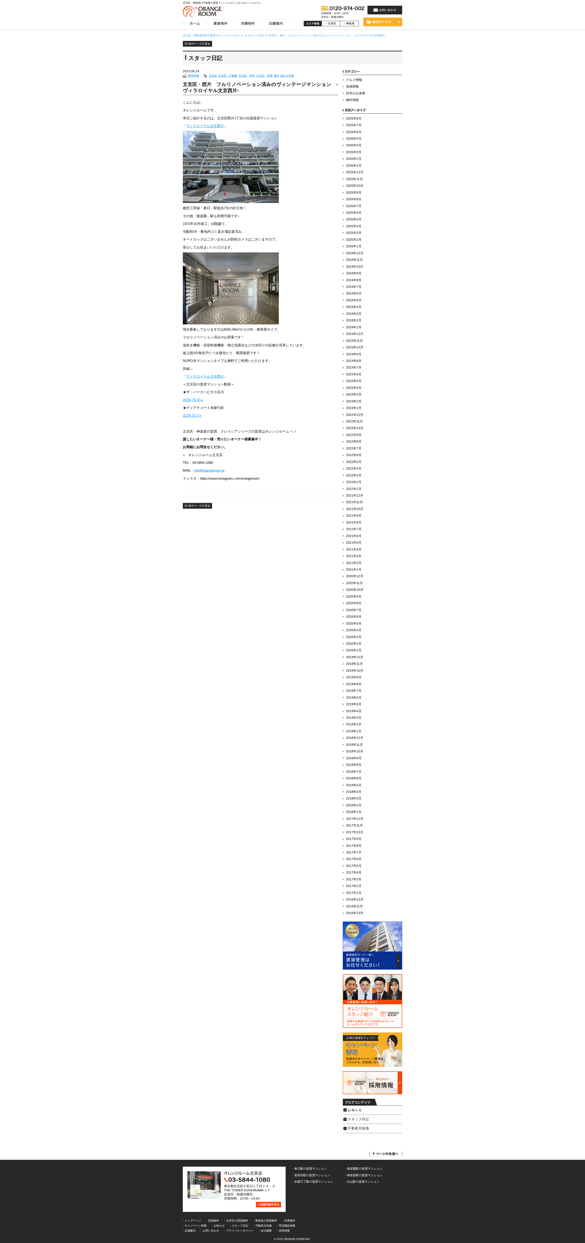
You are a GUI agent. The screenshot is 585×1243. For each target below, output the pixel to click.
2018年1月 (354, 812)
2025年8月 (354, 199)
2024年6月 (354, 293)
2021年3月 (354, 556)
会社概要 (266, 1230)
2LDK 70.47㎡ (193, 400)
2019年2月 (354, 724)
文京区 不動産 (227, 75)
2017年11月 (354, 825)
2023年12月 (354, 334)
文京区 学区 (247, 75)
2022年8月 (354, 441)
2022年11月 (354, 421)
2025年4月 (354, 226)
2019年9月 (354, 677)
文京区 (213, 75)
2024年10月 (354, 266)
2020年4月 (354, 630)
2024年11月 (354, 260)
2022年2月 (354, 482)
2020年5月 (354, 623)
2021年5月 (354, 542)
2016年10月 (354, 913)
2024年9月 (354, 273)
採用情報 (284, 1230)
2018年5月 (354, 785)
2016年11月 (354, 906)
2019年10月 (354, 670)
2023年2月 (354, 401)
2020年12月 (354, 576)
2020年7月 (354, 610)
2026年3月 (354, 152)
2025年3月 (354, 233)
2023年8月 (354, 361)
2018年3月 (354, 798)
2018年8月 (354, 765)
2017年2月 (354, 886)
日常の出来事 (355, 93)
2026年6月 (354, 132)
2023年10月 (354, 347)
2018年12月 (354, 738)
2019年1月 (354, 731)
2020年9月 (354, 596)
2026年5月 (354, 138)
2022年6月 (354, 455)
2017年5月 (354, 866)
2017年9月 (354, 839)
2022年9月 (354, 435)
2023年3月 (354, 394)
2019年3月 (354, 717)
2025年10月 (354, 185)
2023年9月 (354, 354)
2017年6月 (354, 859)
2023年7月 (354, 367)
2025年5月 (354, 219)
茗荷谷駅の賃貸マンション (312, 1175)
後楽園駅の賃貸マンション (365, 1168)
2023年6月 (354, 374)
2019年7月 (354, 690)
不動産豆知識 (358, 1128)
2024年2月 (354, 320)
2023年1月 (354, 408)
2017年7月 (354, 852)
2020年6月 (354, 616)
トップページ (193, 1220)
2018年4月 (354, 792)
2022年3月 (354, 475)
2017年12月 (354, 819)
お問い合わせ (211, 1230)
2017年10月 (354, 832)
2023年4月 (354, 388)
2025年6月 (354, 212)
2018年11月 (354, 744)
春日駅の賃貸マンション (310, 1168)
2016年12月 (354, 899)
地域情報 (352, 86)
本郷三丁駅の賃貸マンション (313, 1181)
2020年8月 (354, 603)
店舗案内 (190, 1230)
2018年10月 (354, 751)
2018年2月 (354, 805)
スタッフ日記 (358, 1119)
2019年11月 (354, 664)
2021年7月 (354, 529)
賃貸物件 (213, 1220)
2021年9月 (354, 515)
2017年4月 (354, 872)
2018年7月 (354, 771)
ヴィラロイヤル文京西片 (205, 126)
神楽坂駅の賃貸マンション (365, 1175)
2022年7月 (354, 448)
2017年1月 (354, 893)
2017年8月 (354, 845)
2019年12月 (354, 657)
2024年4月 (354, 307)
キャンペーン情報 (196, 1225)
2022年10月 (354, 428)
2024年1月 (354, 327)
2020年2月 (354, 643)
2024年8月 (354, 280)
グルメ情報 (354, 80)
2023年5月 (354, 381)
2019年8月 (354, 684)
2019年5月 (354, 704)
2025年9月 (354, 192)
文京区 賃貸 (264, 75)
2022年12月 (354, 415)
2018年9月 (354, 758)
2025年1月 (354, 246)
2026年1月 (354, 165)
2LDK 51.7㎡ (192, 415)
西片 (276, 75)
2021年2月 (354, 563)
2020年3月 (354, 637)
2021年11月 (354, 502)
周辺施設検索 (287, 1225)
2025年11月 (354, 179)
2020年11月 (354, 583)
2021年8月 (354, 522)
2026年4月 (354, 145)
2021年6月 (354, 536)
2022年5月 (354, 462)
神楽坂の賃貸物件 (266, 1220)
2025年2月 (354, 239)
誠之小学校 (287, 75)
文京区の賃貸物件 (237, 1220)
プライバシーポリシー (240, 1230)
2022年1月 (354, 489)
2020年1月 (354, 650)
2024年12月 (354, 253)
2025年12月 (354, 172)
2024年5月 (354, 300)
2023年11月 (354, 340)
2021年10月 (354, 509)
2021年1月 (354, 569)
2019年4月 (354, 711)
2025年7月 (354, 206)
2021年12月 (354, 495)
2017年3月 (354, 879)
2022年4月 (354, 468)
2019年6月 (354, 697)
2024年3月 (354, 313)
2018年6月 (354, 778)
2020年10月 (354, 589)
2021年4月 (354, 549)
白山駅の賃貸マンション (363, 1181)
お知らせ (355, 1110)
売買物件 (289, 1220)
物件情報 (193, 75)
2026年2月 (354, 158)
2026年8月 (354, 118)
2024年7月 (354, 287)
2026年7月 (354, 125)
